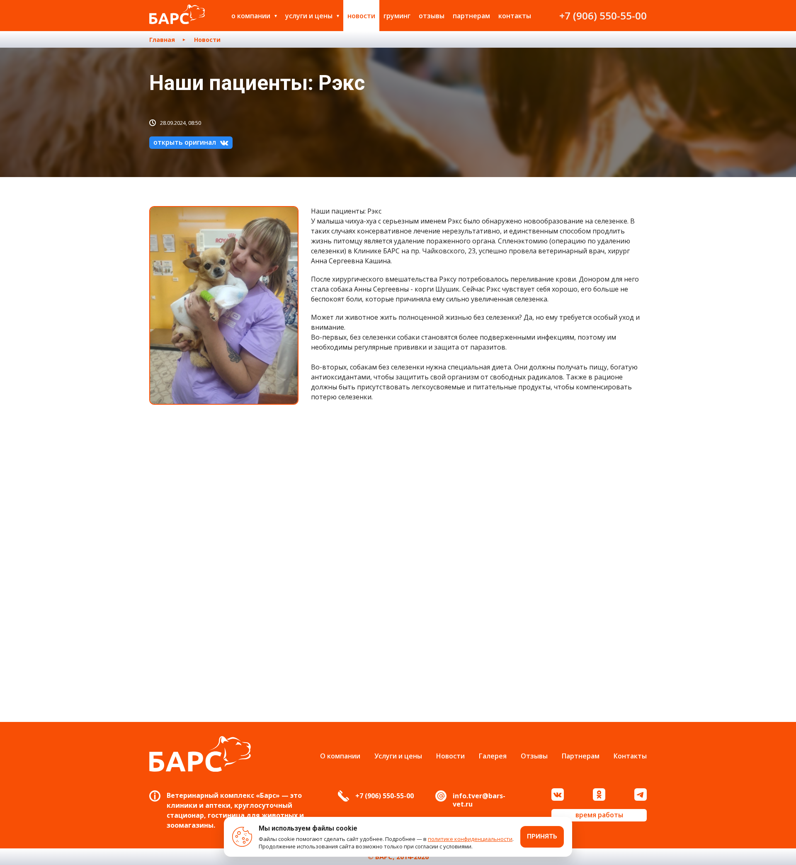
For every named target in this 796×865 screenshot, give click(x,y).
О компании (250, 15)
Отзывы (431, 15)
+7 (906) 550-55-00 (603, 15)
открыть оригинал (184, 142)
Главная (162, 40)
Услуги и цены (308, 15)
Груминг (396, 15)
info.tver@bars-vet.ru (479, 800)
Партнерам (471, 15)
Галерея (493, 756)
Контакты (514, 15)
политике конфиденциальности (470, 839)
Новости (361, 15)
